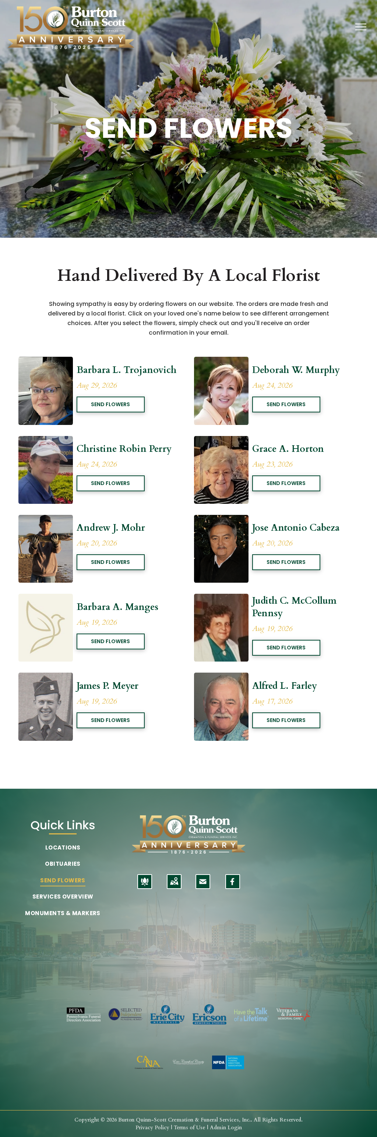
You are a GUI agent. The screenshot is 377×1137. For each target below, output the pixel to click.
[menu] (360, 26)
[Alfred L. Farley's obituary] (221, 677)
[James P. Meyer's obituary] (45, 677)
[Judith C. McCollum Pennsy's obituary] (221, 598)
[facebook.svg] (232, 886)
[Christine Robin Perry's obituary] (45, 440)
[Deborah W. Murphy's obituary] (221, 361)
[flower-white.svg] (144, 886)
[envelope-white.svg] (202, 886)
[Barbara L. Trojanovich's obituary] (45, 361)
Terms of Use (189, 1127)
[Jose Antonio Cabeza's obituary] (221, 519)
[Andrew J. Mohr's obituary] (45, 519)
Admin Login (226, 1127)
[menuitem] (62, 848)
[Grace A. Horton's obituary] (221, 440)
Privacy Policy (152, 1127)
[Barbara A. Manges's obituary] (45, 598)
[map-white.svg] (174, 886)
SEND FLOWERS (110, 404)
